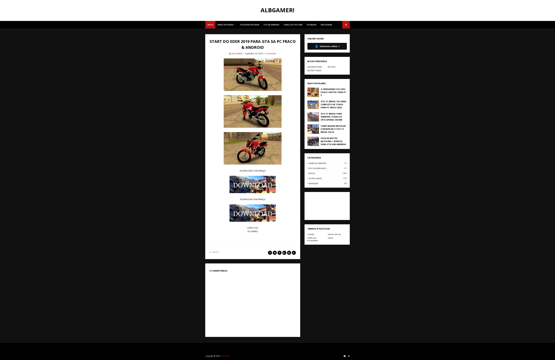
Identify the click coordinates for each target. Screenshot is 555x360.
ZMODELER (328, 183)
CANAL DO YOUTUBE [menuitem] (293, 24)
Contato (310, 234)
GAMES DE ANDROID (328, 163)
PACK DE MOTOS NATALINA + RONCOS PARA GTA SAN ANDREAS (333, 141)
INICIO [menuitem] (210, 24)
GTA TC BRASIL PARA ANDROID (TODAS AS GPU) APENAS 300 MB (331, 116)
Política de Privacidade (312, 239)
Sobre (330, 238)
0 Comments (270, 53)
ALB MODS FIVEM (314, 67)
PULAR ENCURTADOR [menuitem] (249, 24)
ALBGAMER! (277, 10)
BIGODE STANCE (314, 70)
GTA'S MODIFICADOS (328, 168)
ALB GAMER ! (237, 53)
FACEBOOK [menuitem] (311, 24)
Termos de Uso (334, 234)
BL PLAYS (332, 67)
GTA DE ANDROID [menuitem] (271, 24)
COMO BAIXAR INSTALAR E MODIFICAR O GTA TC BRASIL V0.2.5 (333, 129)
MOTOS (215, 252)
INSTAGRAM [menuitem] (326, 24)
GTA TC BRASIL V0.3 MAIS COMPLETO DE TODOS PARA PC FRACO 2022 (333, 104)
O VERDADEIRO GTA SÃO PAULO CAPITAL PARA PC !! (333, 92)
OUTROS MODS (328, 178)
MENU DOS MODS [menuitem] (226, 24)
